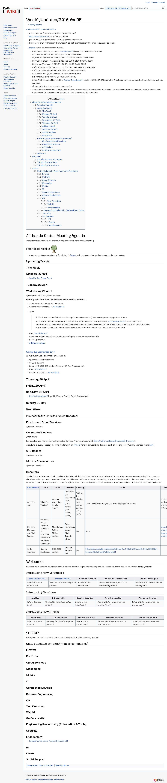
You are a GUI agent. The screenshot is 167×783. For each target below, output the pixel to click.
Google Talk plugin (72, 80)
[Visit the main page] (11, 10)
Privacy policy (31, 780)
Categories (32, 765)
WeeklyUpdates (35, 25)
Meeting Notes (62, 765)
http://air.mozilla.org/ (38, 36)
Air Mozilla (57, 307)
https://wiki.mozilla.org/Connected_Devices (114, 441)
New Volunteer (36, 579)
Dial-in (32, 48)
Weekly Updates (46, 765)
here (151, 445)
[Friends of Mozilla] (54, 249)
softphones (65, 51)
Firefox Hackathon (37, 396)
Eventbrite (40, 369)
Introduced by (62, 579)
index (43, 29)
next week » (51, 29)
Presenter (32, 488)
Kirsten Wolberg (115, 321)
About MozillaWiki (45, 780)
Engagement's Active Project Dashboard (47, 741)
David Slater (40, 333)
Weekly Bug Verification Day (39, 352)
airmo (76, 445)
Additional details (37, 343)
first (72, 255)
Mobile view (59, 780)
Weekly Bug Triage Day (39, 278)
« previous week (32, 29)
